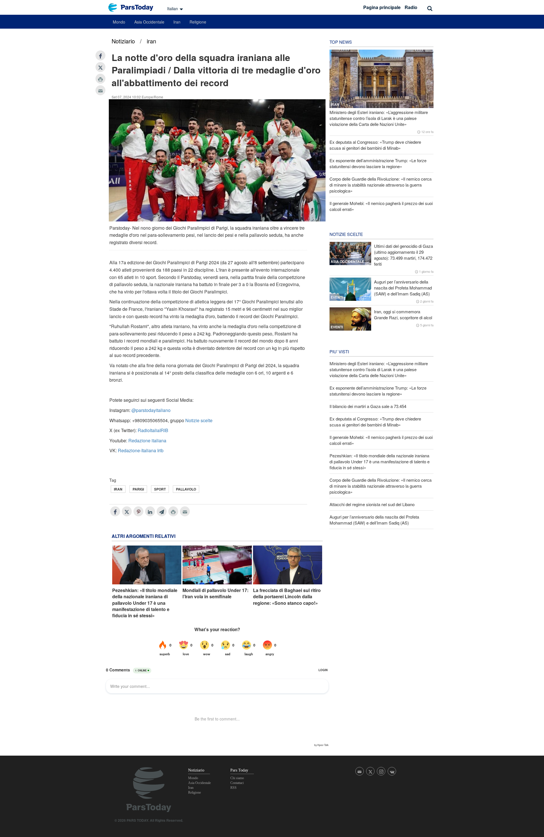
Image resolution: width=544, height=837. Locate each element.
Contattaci (237, 783)
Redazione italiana (147, 440)
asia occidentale (347, 261)
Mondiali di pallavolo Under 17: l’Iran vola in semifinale (215, 593)
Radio (411, 7)
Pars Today (133, 7)
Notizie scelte (198, 420)
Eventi (337, 297)
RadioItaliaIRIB (153, 430)
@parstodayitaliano (151, 410)
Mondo (119, 22)
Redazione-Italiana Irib (140, 450)
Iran (176, 22)
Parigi (138, 489)
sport (160, 489)
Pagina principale (382, 7)
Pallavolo (186, 489)
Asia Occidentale (149, 22)
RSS (233, 788)
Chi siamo (237, 778)
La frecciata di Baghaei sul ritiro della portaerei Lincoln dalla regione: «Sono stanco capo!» (287, 596)
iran (151, 41)
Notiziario (123, 41)
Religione (198, 22)
